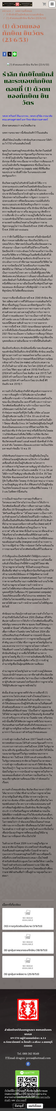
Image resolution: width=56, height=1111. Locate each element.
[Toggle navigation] (52, 4)
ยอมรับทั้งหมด (35, 1106)
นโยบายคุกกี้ (21, 1100)
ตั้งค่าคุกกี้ (19, 1106)
